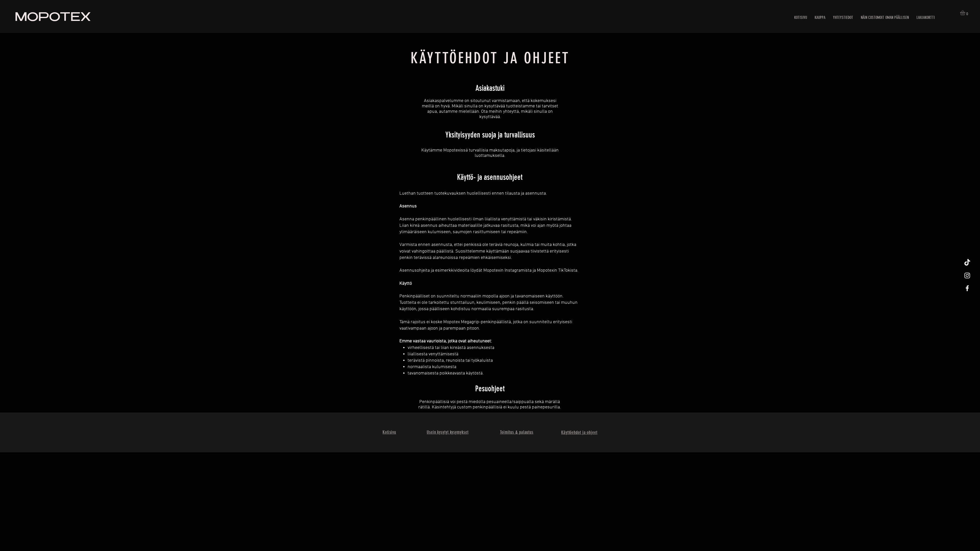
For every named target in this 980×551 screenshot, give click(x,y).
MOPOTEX (53, 18)
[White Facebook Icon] (967, 288)
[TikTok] (967, 263)
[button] (965, 12)
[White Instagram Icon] (967, 275)
